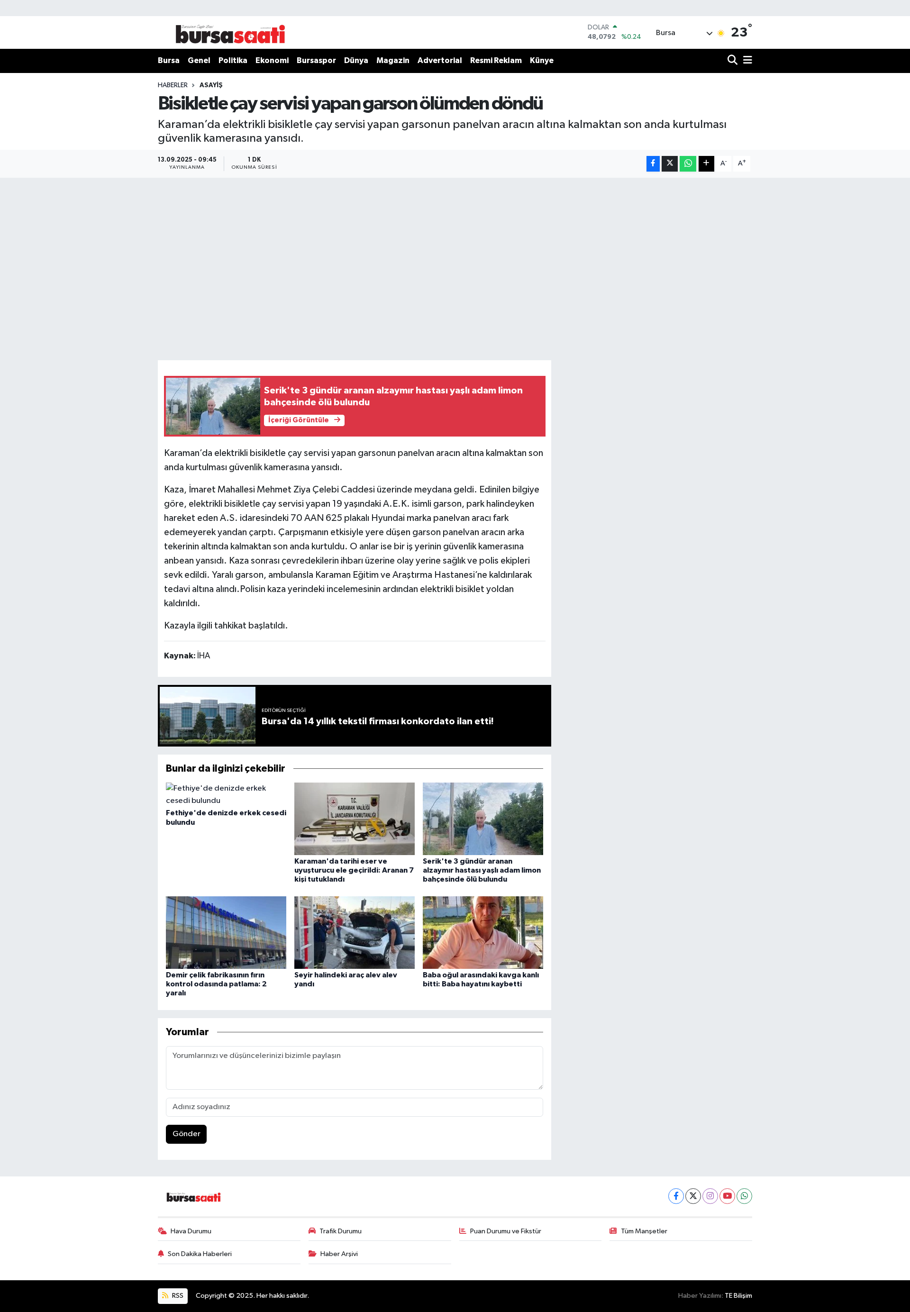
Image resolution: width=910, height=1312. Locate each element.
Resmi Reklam (496, 60)
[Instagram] (710, 1196)
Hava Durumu (191, 1231)
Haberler (173, 85)
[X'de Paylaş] (670, 164)
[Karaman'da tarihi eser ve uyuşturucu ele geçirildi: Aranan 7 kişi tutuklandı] (354, 819)
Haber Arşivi (339, 1253)
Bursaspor (316, 60)
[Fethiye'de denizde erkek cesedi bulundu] (226, 795)
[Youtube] (727, 1196)
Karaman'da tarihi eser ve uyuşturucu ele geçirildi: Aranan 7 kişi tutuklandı (354, 870)
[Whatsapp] (744, 1196)
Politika (232, 60)
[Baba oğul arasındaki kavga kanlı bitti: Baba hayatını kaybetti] (483, 932)
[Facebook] (676, 1196)
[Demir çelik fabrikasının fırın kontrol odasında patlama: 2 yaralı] (226, 932)
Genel (199, 60)
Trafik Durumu (340, 1231)
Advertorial (440, 60)
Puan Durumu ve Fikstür (505, 1231)
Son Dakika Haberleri (200, 1253)
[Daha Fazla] (706, 164)
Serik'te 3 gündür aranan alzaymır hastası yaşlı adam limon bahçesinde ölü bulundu (482, 870)
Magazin (393, 60)
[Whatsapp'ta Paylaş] (688, 164)
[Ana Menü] (746, 61)
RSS (177, 1295)
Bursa (169, 60)
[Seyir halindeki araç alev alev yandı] (354, 932)
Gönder (186, 1134)
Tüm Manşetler (644, 1231)
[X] (693, 1196)
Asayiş (211, 85)
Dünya (356, 60)
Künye (542, 60)
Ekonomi (272, 60)
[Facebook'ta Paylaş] (653, 164)
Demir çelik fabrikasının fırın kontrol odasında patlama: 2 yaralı (216, 984)
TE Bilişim (738, 1295)
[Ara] (733, 61)
